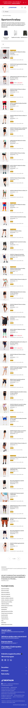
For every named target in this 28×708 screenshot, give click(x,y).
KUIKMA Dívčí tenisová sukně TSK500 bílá (17, 494)
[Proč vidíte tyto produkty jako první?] (2, 47)
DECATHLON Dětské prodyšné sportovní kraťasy (17, 481)
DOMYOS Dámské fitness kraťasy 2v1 (18, 190)
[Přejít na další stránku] (18, 558)
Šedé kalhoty (4, 607)
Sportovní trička (5, 590)
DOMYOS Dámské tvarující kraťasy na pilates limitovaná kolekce (18, 405)
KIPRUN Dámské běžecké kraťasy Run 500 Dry (18, 141)
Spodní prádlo (4, 615)
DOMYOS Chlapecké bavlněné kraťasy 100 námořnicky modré (17, 255)
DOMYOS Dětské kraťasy (15, 230)
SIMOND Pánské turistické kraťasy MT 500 (18, 242)
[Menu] (2, 7)
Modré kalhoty (4, 617)
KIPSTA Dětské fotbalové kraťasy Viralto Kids (17, 330)
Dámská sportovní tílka (6, 601)
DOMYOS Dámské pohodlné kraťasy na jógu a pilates (18, 392)
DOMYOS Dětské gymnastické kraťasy (17, 544)
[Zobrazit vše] (1, 15)
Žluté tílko (3, 622)
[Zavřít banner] (26, 3)
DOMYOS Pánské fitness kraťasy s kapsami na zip (18, 90)
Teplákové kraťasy (15, 37)
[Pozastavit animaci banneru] (24, 3)
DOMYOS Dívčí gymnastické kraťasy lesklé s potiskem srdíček (18, 367)
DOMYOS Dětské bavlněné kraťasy (18, 216)
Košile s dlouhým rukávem (7, 600)
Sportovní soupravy (5, 596)
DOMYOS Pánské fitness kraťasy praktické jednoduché (17, 269)
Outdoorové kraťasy (6, 38)
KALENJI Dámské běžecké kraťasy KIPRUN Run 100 (18, 469)
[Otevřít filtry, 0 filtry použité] (3, 44)
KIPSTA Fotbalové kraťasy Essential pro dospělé (18, 104)
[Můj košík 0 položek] (25, 7)
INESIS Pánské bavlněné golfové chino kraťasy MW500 (17, 380)
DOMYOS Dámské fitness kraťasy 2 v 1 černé (18, 116)
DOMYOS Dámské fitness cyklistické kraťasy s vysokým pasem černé (18, 128)
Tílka (2, 620)
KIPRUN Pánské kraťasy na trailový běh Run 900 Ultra (18, 506)
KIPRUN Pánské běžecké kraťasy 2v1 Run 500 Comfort (18, 77)
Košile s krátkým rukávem (7, 598)
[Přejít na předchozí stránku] (9, 558)
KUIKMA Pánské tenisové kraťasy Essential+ (17, 317)
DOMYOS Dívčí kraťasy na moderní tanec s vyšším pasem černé (18, 431)
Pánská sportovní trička (6, 605)
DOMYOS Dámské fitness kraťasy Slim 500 (17, 305)
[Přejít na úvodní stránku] (12, 7)
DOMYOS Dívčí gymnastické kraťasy (18, 64)
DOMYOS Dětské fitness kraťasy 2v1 (18, 279)
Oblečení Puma (4, 618)
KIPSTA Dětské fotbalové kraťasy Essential (17, 52)
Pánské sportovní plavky (7, 613)
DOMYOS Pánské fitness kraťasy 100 (18, 457)
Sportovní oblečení (5, 594)
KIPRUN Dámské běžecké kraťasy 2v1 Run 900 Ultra (18, 292)
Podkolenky (4, 609)
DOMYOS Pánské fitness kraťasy (17, 178)
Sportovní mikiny (5, 588)
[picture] (4, 54)
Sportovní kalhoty (5, 592)
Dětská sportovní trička (6, 624)
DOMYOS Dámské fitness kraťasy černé (17, 355)
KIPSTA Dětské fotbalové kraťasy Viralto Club (17, 166)
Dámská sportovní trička (7, 611)
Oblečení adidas (5, 603)
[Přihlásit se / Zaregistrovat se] (22, 7)
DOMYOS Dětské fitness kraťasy (17, 153)
